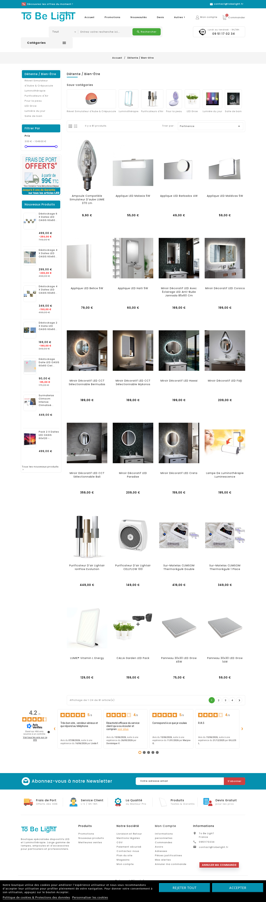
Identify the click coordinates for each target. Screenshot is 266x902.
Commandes (163, 842)
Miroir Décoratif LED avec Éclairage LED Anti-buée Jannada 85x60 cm (179, 291)
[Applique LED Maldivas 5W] (225, 165)
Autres (180, 17)
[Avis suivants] (242, 728)
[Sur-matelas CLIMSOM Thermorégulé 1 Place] (225, 535)
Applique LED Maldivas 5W (225, 196)
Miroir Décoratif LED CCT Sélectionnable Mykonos (133, 382)
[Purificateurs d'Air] (152, 98)
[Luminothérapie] (128, 98)
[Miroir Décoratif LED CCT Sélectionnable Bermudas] (87, 350)
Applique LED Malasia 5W (133, 196)
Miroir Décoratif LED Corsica (225, 288)
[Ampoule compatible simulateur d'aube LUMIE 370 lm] (87, 165)
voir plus (123, 729)
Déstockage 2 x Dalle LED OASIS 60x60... (48, 326)
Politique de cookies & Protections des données (36, 897)
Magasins (123, 859)
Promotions (112, 17)
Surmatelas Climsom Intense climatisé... (46, 400)
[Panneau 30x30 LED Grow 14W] (225, 627)
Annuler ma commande (170, 864)
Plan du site (124, 855)
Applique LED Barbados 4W (179, 196)
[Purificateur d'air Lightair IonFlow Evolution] (87, 535)
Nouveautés (138, 17)
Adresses (161, 851)
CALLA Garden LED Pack (133, 658)
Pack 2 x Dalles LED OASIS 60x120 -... (49, 435)
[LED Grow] (192, 98)
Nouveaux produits (91, 838)
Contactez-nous (128, 851)
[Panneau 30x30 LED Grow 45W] (179, 627)
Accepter (237, 888)
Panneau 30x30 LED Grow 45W (179, 659)
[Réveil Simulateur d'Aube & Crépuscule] (91, 98)
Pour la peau (33, 101)
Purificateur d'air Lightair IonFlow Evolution (87, 567)
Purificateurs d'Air (36, 95)
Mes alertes (163, 859)
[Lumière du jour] (212, 98)
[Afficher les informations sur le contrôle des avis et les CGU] (48, 732)
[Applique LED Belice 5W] (87, 258)
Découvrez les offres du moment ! (50, 4)
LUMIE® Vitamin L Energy (87, 658)
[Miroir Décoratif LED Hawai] (179, 350)
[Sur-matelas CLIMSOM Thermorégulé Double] (179, 535)
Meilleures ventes (90, 842)
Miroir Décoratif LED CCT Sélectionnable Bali (87, 474)
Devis (160, 17)
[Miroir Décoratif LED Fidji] (225, 350)
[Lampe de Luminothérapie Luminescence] (225, 443)
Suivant (239, 700)
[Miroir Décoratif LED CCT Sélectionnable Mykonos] (133, 350)
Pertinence (211, 126)
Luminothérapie (35, 90)
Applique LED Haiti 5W (133, 288)
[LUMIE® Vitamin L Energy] (87, 627)
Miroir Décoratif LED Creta (179, 473)
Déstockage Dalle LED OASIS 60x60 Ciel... (49, 362)
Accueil (89, 17)
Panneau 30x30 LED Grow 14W (225, 659)
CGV (120, 842)
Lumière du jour (35, 111)
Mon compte (125, 864)
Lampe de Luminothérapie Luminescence (225, 474)
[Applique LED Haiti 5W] (133, 258)
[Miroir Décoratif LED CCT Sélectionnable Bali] (87, 443)
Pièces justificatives (168, 855)
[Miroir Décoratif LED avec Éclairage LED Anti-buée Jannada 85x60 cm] (179, 258)
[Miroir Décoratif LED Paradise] (133, 443)
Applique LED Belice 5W (87, 288)
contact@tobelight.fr (213, 847)
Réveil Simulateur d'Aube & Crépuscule (39, 83)
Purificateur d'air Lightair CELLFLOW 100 (133, 567)
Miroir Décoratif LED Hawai (179, 380)
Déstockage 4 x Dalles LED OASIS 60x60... (48, 253)
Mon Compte (165, 826)
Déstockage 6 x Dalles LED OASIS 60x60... (48, 217)
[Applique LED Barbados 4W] (179, 165)
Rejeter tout (185, 888)
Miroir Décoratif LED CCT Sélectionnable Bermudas (87, 382)
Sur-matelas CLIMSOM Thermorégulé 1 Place (224, 567)
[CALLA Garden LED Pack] (133, 627)
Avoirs (159, 846)
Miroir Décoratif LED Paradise (133, 474)
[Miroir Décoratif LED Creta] (179, 443)
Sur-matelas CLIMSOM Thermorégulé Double (179, 567)
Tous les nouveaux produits (40, 468)
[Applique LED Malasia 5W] (133, 165)
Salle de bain (33, 116)
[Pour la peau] (174, 98)
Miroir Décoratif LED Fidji (225, 380)
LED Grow (31, 106)
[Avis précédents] (54, 728)
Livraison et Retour (129, 833)
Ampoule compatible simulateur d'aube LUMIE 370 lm (87, 199)
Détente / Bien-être (40, 74)
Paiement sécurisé (129, 846)
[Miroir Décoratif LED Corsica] (225, 258)
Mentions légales (128, 838)
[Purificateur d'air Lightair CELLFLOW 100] (133, 535)
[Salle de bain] (233, 98)
